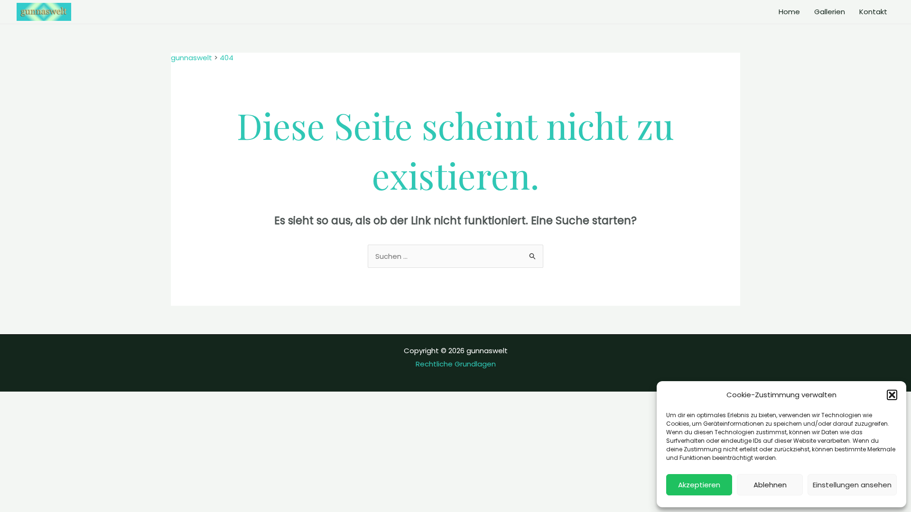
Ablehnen (770, 485)
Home (789, 12)
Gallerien (829, 12)
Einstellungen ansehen (852, 485)
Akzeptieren (699, 485)
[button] (892, 395)
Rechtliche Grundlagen (456, 364)
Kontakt (873, 12)
